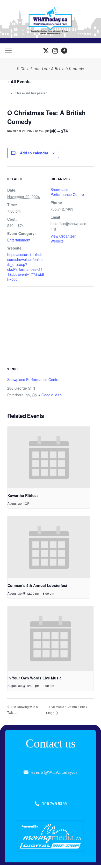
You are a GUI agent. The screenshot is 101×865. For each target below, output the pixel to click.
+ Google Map (50, 394)
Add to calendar (34, 152)
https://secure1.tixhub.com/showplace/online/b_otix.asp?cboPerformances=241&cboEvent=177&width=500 (25, 267)
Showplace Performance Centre (67, 192)
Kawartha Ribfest (23, 495)
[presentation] (49, 457)
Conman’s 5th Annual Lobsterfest (37, 585)
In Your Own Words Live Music (35, 677)
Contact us (51, 743)
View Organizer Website (63, 238)
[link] (50, 836)
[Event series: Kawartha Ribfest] (26, 503)
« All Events (19, 81)
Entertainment (18, 240)
